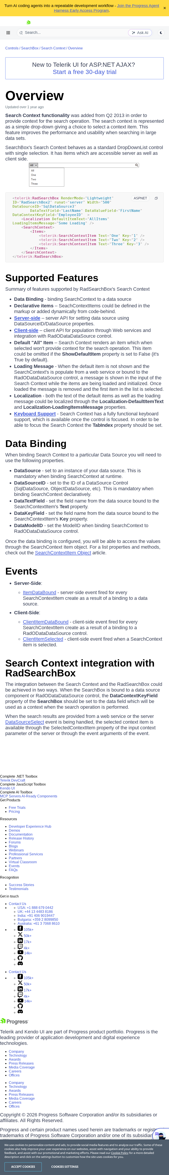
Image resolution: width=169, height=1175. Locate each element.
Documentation (21, 834)
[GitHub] (20, 959)
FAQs (13, 870)
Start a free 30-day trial (84, 71)
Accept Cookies (23, 1167)
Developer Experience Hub (30, 826)
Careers (15, 1071)
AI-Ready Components (39, 796)
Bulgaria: (38, 919)
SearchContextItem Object (63, 552)
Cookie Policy (120, 1153)
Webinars (16, 850)
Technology (18, 1055)
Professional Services (26, 854)
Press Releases (21, 1063)
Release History (21, 838)
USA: (35, 908)
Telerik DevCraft (12, 780)
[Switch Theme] (161, 32)
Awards (15, 1059)
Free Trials (17, 807)
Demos (14, 830)
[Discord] (20, 964)
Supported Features (51, 277)
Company (16, 1051)
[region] (84, 1157)
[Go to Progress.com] (14, 1023)
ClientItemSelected (43, 639)
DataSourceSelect (24, 722)
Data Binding (35, 443)
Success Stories (21, 885)
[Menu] (8, 33)
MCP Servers (10, 796)
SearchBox (30, 48)
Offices (14, 1075)
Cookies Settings (64, 1167)
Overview (75, 48)
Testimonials (18, 889)
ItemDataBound (39, 592)
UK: (35, 912)
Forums (15, 842)
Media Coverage (22, 1067)
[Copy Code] (156, 198)
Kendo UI (7, 788)
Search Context (53, 48)
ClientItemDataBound (45, 622)
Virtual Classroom (23, 862)
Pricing (14, 811)
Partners (15, 858)
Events (21, 571)
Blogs (13, 846)
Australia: (39, 923)
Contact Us (17, 904)
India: (36, 915)
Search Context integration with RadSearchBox (79, 668)
